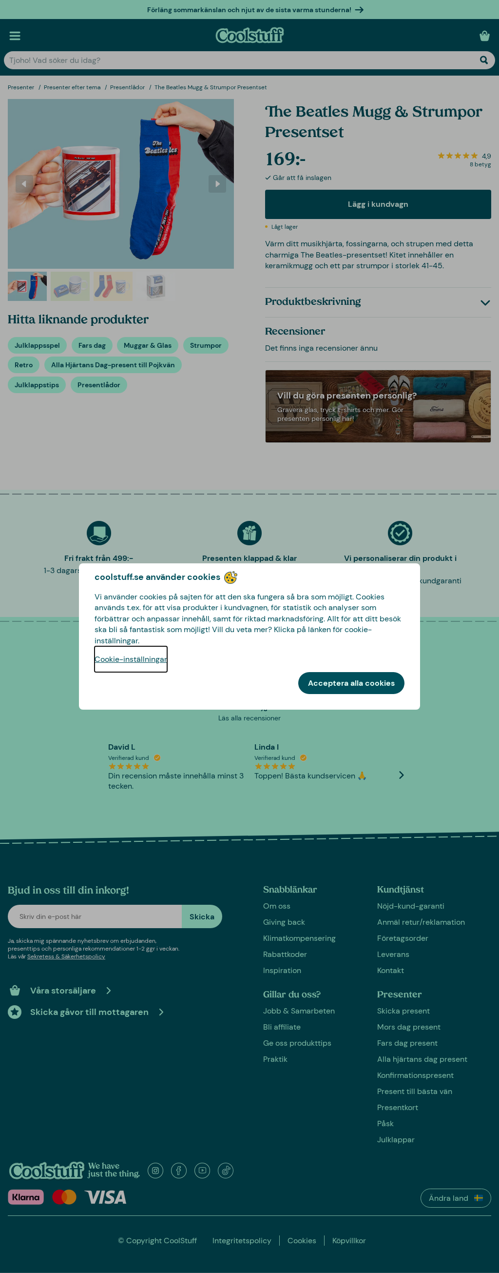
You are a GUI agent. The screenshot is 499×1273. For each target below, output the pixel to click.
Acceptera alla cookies (351, 683)
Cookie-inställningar (131, 659)
